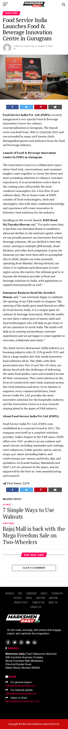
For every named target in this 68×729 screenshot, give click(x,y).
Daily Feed (40, 598)
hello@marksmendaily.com (20, 685)
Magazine (53, 598)
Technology (57, 593)
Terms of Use (38, 602)
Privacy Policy (21, 602)
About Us (53, 602)
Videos (29, 598)
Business (9, 593)
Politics (18, 598)
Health (44, 593)
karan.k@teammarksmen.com (22, 701)
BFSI (20, 593)
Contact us (35, 607)
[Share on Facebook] (12, 107)
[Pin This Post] (40, 107)
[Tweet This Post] (26, 107)
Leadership (31, 593)
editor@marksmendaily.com (21, 693)
